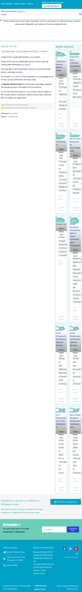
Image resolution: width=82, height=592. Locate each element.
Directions (59, 3)
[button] (75, 14)
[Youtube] (76, 548)
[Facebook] (64, 548)
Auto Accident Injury (8, 108)
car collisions (17, 77)
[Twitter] (70, 548)
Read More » (61, 116)
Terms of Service (20, 586)
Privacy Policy (8, 586)
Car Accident (32, 108)
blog (4, 105)
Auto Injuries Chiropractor (22, 108)
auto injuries (25, 65)
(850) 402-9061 (48, 3)
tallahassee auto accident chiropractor (17, 105)
